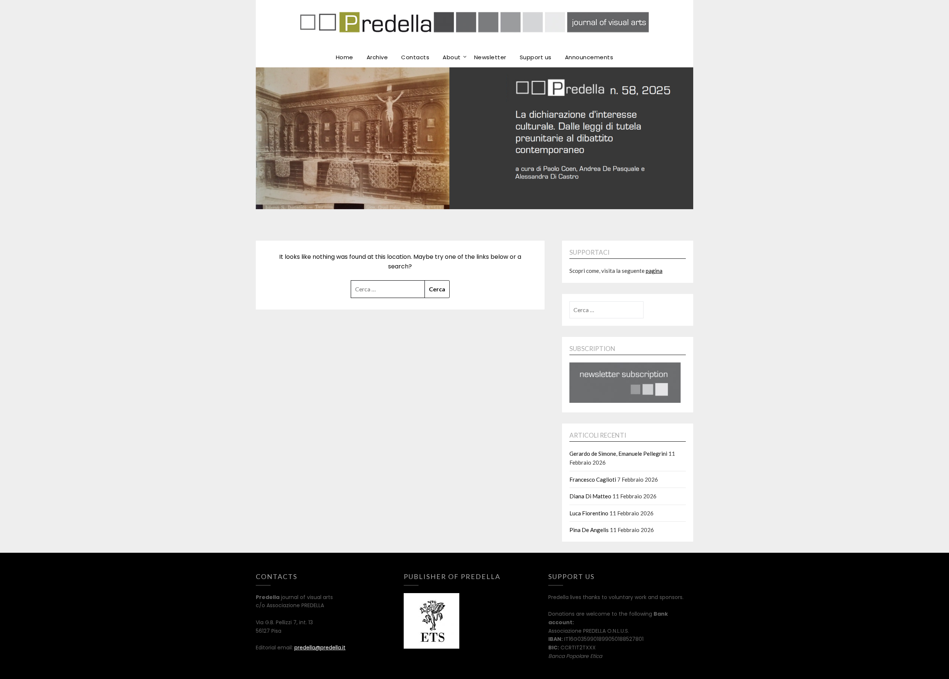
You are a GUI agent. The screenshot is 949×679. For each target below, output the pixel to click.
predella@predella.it (319, 647)
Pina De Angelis (589, 529)
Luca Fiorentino (588, 513)
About (452, 57)
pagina (654, 270)
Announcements (589, 57)
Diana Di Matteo (590, 496)
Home (344, 57)
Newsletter (490, 57)
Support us (536, 57)
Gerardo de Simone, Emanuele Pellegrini (618, 453)
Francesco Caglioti (592, 479)
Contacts (415, 57)
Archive (377, 57)
